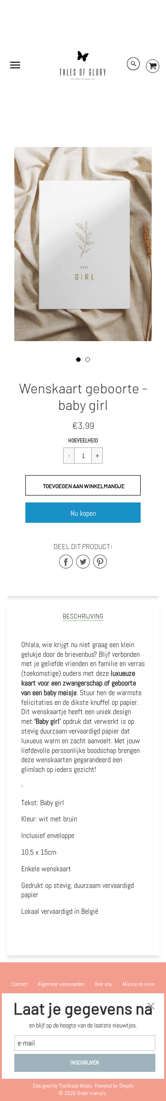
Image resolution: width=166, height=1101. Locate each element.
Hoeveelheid (83, 440)
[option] (83, 244)
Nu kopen (83, 513)
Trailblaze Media (75, 1085)
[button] (83, 485)
